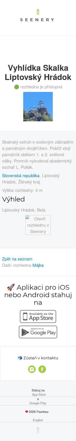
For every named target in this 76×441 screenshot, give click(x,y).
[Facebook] (42, 369)
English (38, 420)
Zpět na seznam (17, 259)
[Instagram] (32, 369)
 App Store (38, 394)
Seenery (38, 20)
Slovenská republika (20, 175)
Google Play (38, 403)
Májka (38, 265)
